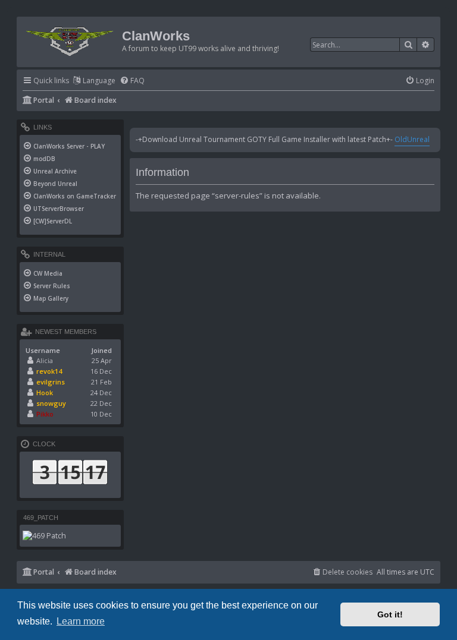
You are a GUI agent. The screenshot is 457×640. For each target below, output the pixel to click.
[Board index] (71, 39)
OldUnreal (412, 139)
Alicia (44, 360)
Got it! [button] (390, 614)
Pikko (45, 413)
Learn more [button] (81, 621)
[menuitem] (132, 81)
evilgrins (50, 381)
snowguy (51, 403)
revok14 (49, 371)
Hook (44, 392)
